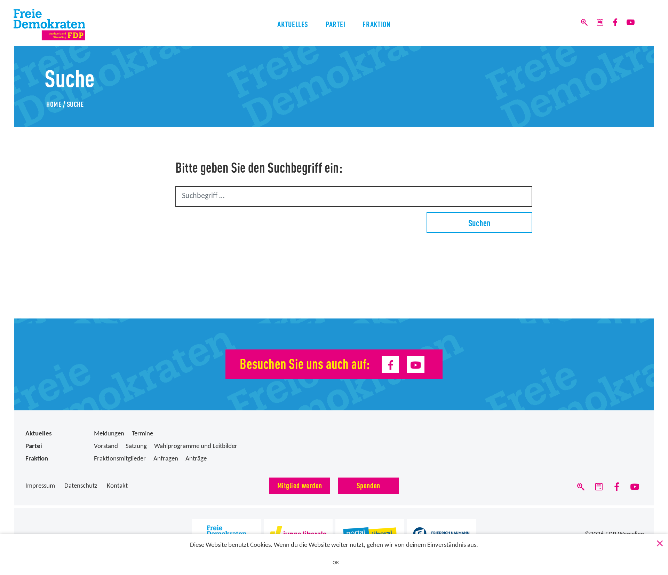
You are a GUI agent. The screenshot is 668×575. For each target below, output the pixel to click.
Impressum (40, 486)
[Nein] (659, 541)
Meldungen (109, 434)
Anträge (196, 459)
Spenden (368, 485)
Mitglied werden (299, 485)
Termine (142, 434)
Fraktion (376, 24)
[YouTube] (631, 23)
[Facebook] (615, 23)
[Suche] (584, 23)
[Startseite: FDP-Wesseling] (63, 24)
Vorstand (106, 446)
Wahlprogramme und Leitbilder (195, 446)
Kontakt (117, 486)
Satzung (136, 446)
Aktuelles (292, 24)
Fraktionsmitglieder (120, 459)
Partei (335, 24)
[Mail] (600, 23)
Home (53, 104)
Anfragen (165, 459)
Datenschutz (80, 486)
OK (336, 562)
